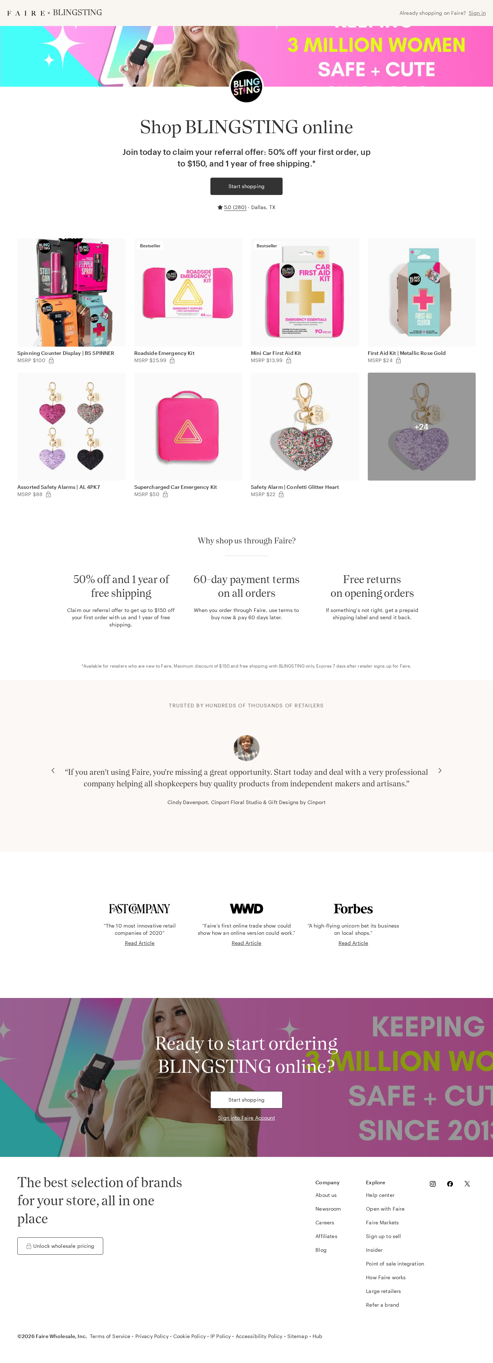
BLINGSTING (292, 665)
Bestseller (150, 245)
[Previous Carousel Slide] (53, 770)
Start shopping (246, 186)
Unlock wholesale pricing (64, 1246)
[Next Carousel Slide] (440, 770)
